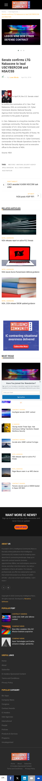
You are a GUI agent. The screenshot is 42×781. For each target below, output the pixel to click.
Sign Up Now (21, 397)
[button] (21, 383)
